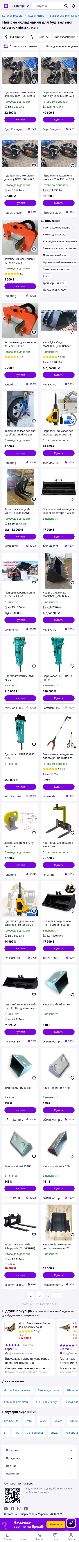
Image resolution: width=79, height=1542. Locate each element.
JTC (17, 1432)
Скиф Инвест (35, 1432)
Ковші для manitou (16, 1402)
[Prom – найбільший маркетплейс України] (5, 5)
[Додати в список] (34, 82)
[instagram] (19, 1508)
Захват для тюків (48, 1390)
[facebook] (12, 1508)
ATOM (74, 1421)
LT (5, 1432)
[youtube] (6, 1508)
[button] (20, 119)
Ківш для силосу (46, 1402)
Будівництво (36, 15)
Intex (54, 1432)
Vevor (43, 1421)
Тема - (18, 1483)
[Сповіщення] (74, 6)
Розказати (56, 1524)
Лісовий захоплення (17, 1390)
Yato (29, 1421)
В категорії (18, 5)
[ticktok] (26, 1508)
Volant (58, 1421)
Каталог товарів (12, 15)
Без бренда (11, 1421)
